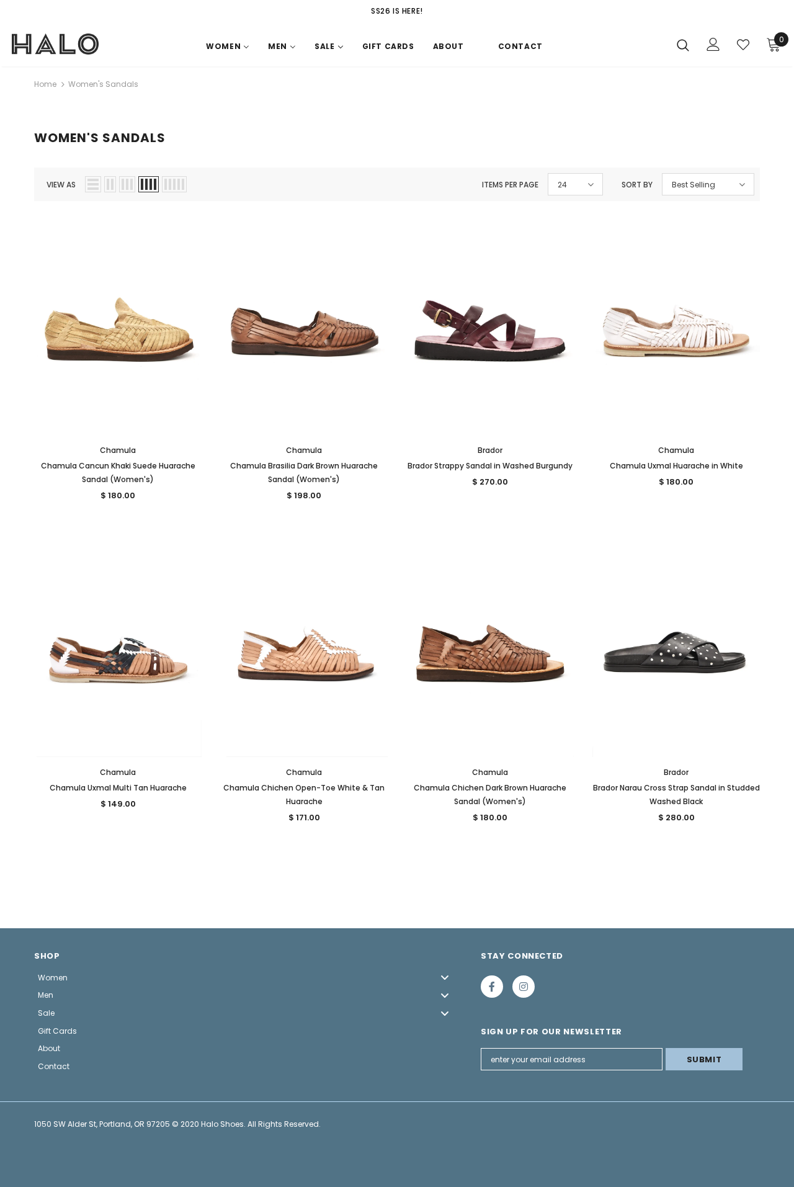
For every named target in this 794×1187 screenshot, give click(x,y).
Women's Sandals (103, 84)
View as (61, 184)
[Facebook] (492, 986)
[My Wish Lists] (743, 44)
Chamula (118, 450)
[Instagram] (523, 986)
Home (45, 84)
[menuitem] (228, 49)
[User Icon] (713, 44)
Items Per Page (510, 184)
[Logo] (55, 44)
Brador (490, 450)
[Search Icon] (683, 44)
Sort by (637, 184)
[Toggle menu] (445, 977)
